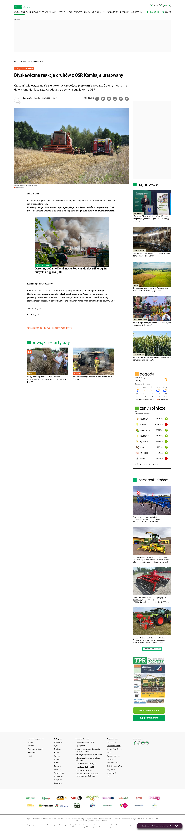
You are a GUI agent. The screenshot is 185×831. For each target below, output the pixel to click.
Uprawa (52, 12)
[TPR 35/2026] (149, 680)
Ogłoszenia (136, 12)
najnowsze (147, 184)
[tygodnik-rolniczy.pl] (23, 6)
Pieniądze (36, 12)
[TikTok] (169, 5)
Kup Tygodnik (80, 746)
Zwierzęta (78, 12)
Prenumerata (112, 12)
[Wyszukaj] (166, 12)
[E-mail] (115, 99)
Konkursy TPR (111, 759)
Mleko (69, 12)
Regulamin (31, 752)
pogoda (147, 374)
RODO (30, 756)
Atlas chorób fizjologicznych (86, 764)
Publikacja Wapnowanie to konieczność (89, 755)
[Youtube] (160, 5)
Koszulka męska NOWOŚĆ (85, 767)
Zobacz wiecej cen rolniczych (147, 464)
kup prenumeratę (149, 717)
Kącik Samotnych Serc (114, 766)
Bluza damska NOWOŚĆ (84, 770)
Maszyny (61, 12)
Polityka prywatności (35, 749)
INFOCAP (87, 12)
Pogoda (109, 752)
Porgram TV (111, 769)
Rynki (28, 12)
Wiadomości (19, 12)
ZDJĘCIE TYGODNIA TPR (62, 328)
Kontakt (30, 742)
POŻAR (47, 328)
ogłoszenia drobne (153, 479)
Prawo (45, 12)
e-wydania (124, 12)
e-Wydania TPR (112, 763)
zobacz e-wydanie (149, 710)
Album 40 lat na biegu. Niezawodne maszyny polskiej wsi (88, 750)
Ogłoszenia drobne (113, 756)
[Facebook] (151, 5)
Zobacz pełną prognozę (144, 399)
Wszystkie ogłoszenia (152, 649)
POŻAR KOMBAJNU (34, 328)
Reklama (31, 746)
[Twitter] (164, 5)
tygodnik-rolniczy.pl (22, 61)
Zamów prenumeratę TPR (85, 742)
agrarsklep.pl (111, 773)
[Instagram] (156, 5)
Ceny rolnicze (98, 12)
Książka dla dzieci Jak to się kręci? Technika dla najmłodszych (87, 775)
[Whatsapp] (121, 99)
